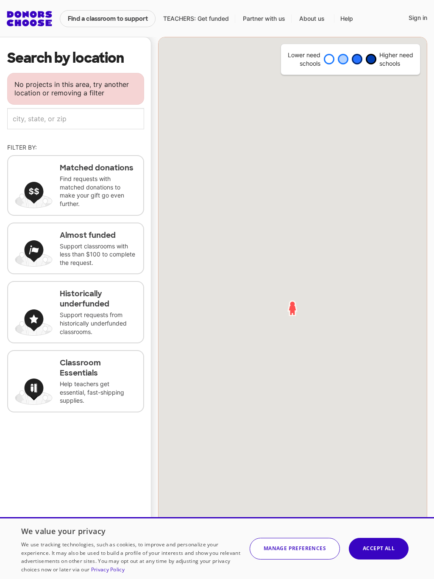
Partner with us (264, 18)
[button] (295, 549)
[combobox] (75, 118)
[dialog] (217, 548)
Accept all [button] (379, 548)
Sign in (418, 17)
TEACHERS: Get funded (196, 18)
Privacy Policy (108, 569)
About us (312, 18)
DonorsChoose (29, 18)
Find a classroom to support (108, 18)
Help (346, 18)
